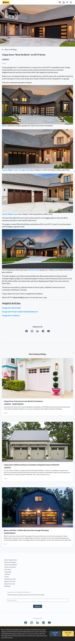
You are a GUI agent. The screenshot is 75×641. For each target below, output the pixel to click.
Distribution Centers (10, 579)
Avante (4, 126)
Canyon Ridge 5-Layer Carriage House (16, 170)
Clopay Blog (7, 572)
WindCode (7, 586)
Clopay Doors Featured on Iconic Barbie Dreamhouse (23, 401)
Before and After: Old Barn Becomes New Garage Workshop (26, 530)
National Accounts (9, 584)
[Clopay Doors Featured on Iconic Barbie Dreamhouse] (37, 378)
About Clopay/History (10, 560)
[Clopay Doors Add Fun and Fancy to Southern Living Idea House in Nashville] (37, 442)
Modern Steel (34, 270)
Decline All (68, 634)
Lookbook (7, 574)
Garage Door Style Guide (11, 308)
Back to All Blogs (11, 50)
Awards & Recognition (10, 564)
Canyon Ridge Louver (10, 214)
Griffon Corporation (10, 567)
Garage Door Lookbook (11, 315)
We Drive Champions (10, 562)
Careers (6, 576)
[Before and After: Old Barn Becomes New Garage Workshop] (37, 507)
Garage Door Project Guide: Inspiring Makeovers (20, 312)
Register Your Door (9, 581)
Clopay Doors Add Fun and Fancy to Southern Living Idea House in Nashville (31, 465)
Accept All (55, 634)
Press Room (7, 569)
